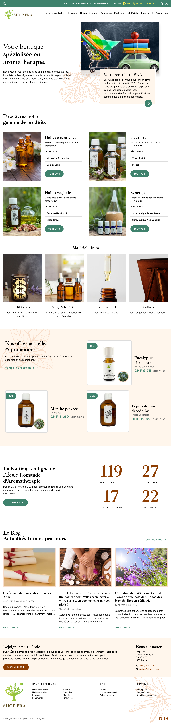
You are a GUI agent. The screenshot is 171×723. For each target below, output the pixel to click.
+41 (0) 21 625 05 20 (148, 665)
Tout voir (54, 174)
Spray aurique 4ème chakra (146, 220)
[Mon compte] (166, 3)
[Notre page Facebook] (124, 3)
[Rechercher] (4, 3)
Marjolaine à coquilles (58, 158)
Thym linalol (138, 158)
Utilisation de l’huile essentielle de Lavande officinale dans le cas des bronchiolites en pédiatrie (138, 597)
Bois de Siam (53, 164)
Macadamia (53, 220)
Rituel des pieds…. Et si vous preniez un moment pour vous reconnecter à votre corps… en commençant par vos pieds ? (84, 598)
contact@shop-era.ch (149, 669)
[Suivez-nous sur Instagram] (129, 3)
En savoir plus (15, 502)
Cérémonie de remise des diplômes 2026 (27, 595)
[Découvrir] (148, 103)
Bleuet (135, 164)
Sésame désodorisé (57, 213)
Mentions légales (37, 718)
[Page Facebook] (160, 718)
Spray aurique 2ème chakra (146, 213)
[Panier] (161, 3)
